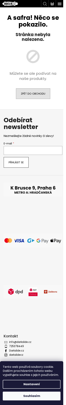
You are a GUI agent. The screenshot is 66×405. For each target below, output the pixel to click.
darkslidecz (16, 355)
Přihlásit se (16, 162)
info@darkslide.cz (20, 342)
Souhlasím (31, 396)
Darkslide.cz (16, 350)
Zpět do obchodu (33, 93)
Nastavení (31, 384)
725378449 (16, 346)
